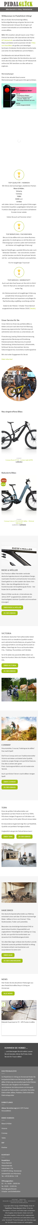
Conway (4, 1133)
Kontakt (15, 1199)
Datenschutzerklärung (19, 1202)
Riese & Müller (7, 1123)
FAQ (25, 1201)
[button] (35, 3)
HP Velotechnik (7, 40)
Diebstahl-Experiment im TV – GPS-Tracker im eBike (18, 1022)
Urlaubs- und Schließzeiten (11, 1191)
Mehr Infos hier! (7, 359)
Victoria (4, 1128)
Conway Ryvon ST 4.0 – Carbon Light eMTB (19, 460)
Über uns (22, 1199)
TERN (4, 1138)
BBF (3, 1143)
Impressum (31, 1201)
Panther (4, 1147)
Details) (32, 308)
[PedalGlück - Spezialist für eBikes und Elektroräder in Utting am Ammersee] (18, 3)
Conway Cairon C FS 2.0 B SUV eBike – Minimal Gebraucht (19, 522)
